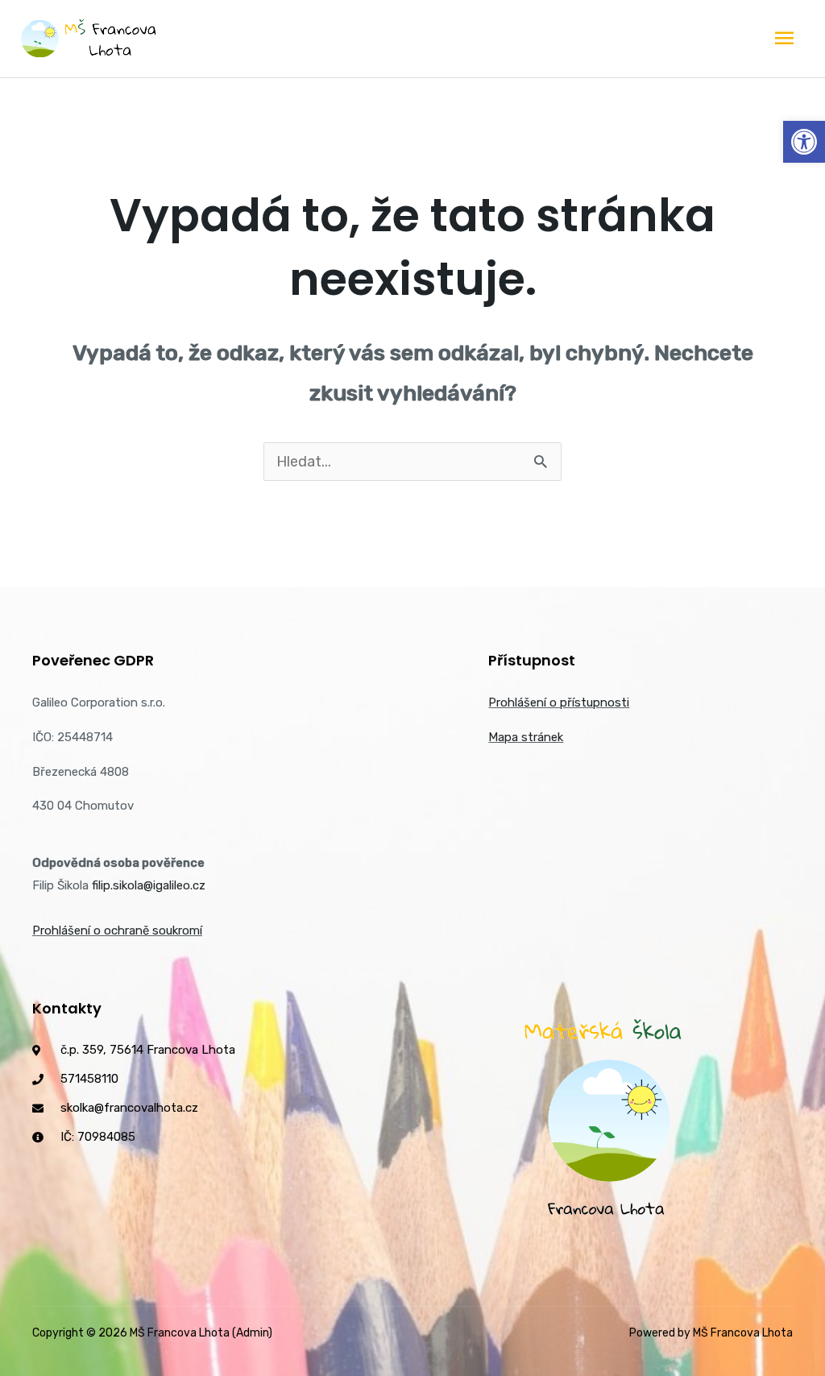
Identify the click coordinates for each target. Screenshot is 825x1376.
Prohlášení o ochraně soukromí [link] (117, 930)
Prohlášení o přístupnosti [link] (558, 702)
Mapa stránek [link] (525, 737)
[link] (804, 142)
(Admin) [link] (252, 1333)
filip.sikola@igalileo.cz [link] (148, 885)
